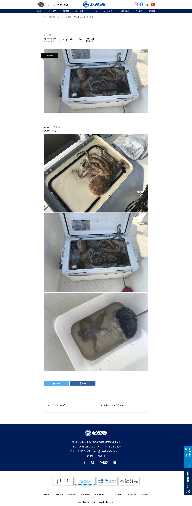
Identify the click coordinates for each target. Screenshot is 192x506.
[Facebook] (77, 463)
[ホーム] (44, 17)
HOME (39, 11)
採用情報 (152, 11)
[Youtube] (104, 463)
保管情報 (65, 11)
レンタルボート (109, 11)
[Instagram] (92, 463)
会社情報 (139, 11)
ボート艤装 (79, 11)
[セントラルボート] (94, 4)
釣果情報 (49, 55)
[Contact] (115, 463)
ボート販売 (52, 11)
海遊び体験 (125, 11)
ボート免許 (93, 11)
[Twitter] (85, 463)
